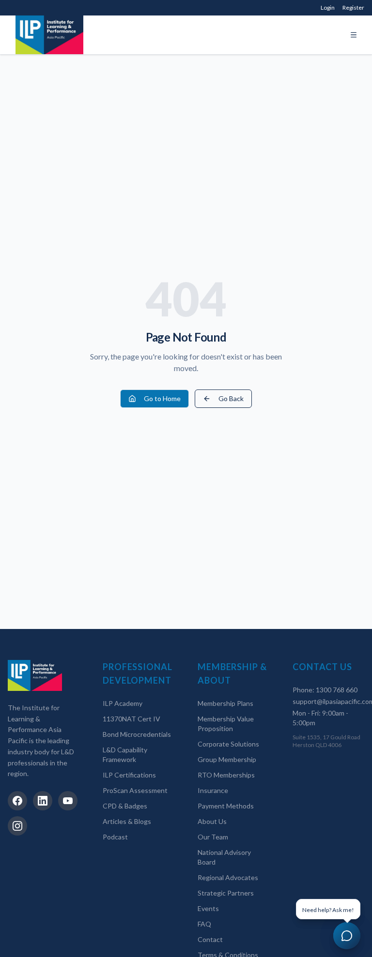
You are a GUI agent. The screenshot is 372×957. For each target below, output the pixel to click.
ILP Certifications (129, 775)
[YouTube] (68, 800)
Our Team (213, 837)
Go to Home (162, 398)
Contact (210, 939)
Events (208, 908)
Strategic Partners (226, 893)
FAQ (204, 924)
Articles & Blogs (127, 821)
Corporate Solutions (228, 744)
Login (328, 7)
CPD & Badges (125, 806)
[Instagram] (17, 826)
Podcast (115, 837)
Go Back (231, 398)
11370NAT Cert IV (131, 719)
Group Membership (227, 759)
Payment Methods (226, 806)
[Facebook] (17, 800)
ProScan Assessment (135, 790)
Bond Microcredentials (137, 734)
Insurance (213, 790)
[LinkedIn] (42, 800)
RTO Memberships (226, 775)
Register (353, 7)
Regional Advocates (228, 877)
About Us (212, 821)
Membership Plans (225, 703)
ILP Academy (122, 703)
